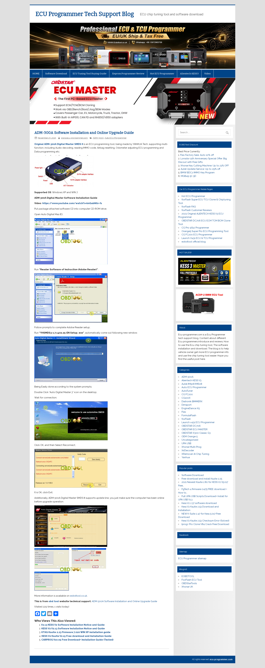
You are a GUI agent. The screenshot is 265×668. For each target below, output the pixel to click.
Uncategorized (190, 439)
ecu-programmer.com (221, 659)
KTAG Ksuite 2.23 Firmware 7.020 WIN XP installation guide (75, 632)
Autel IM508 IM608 (192, 384)
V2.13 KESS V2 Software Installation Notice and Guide (73, 624)
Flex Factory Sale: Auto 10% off (197, 155)
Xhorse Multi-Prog (191, 447)
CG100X (186, 398)
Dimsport (187, 404)
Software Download (56, 73)
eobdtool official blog (194, 241)
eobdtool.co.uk (78, 595)
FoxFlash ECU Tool (192, 579)
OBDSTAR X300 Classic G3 (196, 433)
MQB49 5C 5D (188, 176)
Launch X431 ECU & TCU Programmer (202, 238)
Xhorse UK (187, 586)
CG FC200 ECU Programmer (197, 234)
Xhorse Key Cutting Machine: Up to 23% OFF (205, 165)
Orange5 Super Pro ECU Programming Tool (205, 231)
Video (207, 73)
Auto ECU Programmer (116, 138)
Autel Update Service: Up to (200, 169)
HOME (36, 73)
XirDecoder (188, 450)
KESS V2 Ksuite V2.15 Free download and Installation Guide (76, 636)
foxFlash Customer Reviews (197, 210)
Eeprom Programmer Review (128, 73)
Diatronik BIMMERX (192, 401)
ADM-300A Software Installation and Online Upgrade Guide (124, 601)
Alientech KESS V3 (191, 380)
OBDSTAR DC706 (191, 425)
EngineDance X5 (191, 408)
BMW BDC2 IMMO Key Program (198, 172)
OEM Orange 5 (190, 436)
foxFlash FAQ (189, 206)
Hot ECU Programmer (162, 73)
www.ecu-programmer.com (74, 138)
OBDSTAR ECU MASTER (194, 429)
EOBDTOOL (188, 576)
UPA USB (186, 443)
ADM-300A (98, 138)
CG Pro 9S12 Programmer (195, 227)
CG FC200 (187, 394)
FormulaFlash (189, 415)
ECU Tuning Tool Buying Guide (89, 73)
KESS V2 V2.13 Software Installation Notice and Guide (73, 628)
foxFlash (186, 419)
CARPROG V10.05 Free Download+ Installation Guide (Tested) (77, 639)
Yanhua (186, 457)
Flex (184, 412)
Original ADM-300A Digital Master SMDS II (58, 144)
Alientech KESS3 (189, 73)
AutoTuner (187, 390)
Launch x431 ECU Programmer (198, 422)
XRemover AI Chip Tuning (195, 454)
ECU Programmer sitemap (192, 558)
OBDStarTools (189, 583)
